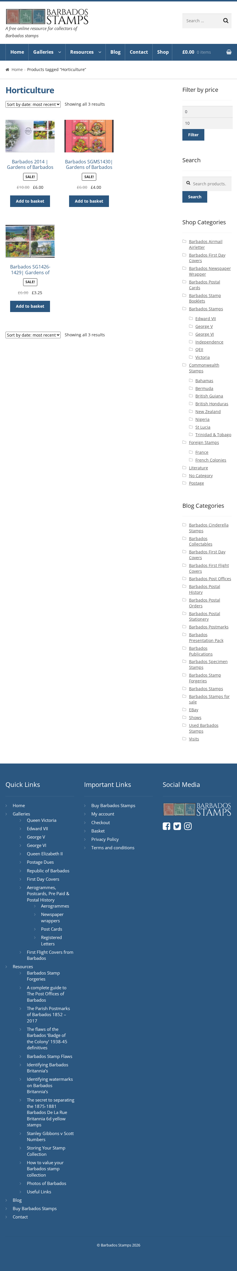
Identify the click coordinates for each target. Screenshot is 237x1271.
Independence (209, 342)
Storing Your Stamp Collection (46, 1151)
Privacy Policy (105, 839)
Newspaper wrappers (52, 917)
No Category (201, 475)
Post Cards (51, 929)
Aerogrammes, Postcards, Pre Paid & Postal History (48, 893)
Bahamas (204, 380)
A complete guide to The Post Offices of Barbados (46, 994)
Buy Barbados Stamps (35, 1208)
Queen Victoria (41, 820)
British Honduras (211, 403)
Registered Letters (51, 940)
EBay (193, 709)
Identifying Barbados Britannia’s (47, 1068)
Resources (82, 52)
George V (204, 326)
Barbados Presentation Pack (206, 637)
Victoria (202, 357)
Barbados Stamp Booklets (205, 298)
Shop (163, 52)
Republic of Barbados (48, 871)
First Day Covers (43, 879)
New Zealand (208, 411)
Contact (139, 52)
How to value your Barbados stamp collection (45, 1169)
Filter (193, 134)
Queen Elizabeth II (45, 853)
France (201, 452)
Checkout (100, 822)
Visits (194, 739)
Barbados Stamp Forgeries (205, 678)
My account (102, 814)
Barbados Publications (201, 651)
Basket (98, 831)
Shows (195, 717)
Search (194, 196)
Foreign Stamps (204, 442)
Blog (115, 52)
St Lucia (202, 427)
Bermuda (204, 388)
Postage (196, 483)
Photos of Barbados (46, 1183)
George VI (204, 334)
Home (17, 52)
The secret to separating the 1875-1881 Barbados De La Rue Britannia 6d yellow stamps (50, 1112)
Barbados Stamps (206, 308)
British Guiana (209, 396)
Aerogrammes (55, 906)
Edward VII (205, 318)
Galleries (43, 52)
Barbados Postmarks (209, 627)
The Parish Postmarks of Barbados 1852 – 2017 (48, 1014)
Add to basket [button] (30, 201)
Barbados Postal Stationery (204, 616)
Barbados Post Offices (210, 578)
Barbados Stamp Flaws (49, 1056)
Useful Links (39, 1192)
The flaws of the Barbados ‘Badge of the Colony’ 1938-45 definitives (47, 1038)
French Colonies (210, 460)
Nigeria (202, 419)
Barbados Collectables (200, 541)
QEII (199, 349)
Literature (198, 468)
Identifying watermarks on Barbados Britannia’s (50, 1085)
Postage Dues (40, 862)
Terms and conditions (112, 847)
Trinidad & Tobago (213, 434)
